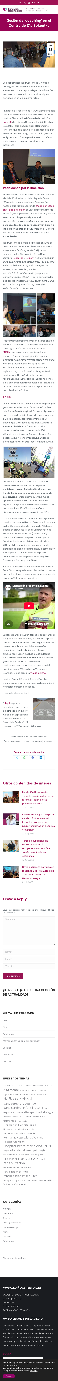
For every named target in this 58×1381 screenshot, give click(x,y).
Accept (9, 1376)
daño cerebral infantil (18, 1108)
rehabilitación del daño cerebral (18, 1167)
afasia (22, 1085)
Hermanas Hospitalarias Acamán (18, 1129)
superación (48, 741)
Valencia (8, 1184)
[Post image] (11, 797)
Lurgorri (30, 257)
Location (7, 1047)
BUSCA (7, 1353)
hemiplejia (22, 1121)
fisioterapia (10, 1120)
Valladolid (20, 1184)
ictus (47, 1146)
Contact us (8, 1054)
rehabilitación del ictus (15, 1171)
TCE (35, 1175)
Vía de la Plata (38, 672)
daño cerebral (16, 741)
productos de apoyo (34, 1154)
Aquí (7, 703)
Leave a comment (38, 736)
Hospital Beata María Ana (22, 1146)
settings (33, 1370)
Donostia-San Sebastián (13, 1116)
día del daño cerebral (35, 1116)
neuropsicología (35, 1150)
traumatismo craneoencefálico (40, 1180)
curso (45, 1094)
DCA (37, 1107)
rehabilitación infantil (17, 1176)
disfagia (48, 1112)
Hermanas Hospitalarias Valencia (23, 1137)
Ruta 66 (7, 122)
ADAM (14, 1085)
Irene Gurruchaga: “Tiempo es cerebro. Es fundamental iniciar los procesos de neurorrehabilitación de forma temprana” (38, 822)
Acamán (6, 1085)
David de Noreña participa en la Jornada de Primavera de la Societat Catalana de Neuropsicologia (38, 872)
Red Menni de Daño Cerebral (31, 1159)
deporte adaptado (13, 1112)
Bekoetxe (18, 257)
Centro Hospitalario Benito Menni (27, 1094)
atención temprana (28, 1090)
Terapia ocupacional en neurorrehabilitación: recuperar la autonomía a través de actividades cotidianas (36, 848)
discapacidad (37, 741)
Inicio (5, 1020)
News (5, 1027)
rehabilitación (14, 1163)
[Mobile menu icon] (53, 10)
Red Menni (10, 1158)
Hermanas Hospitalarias (19, 1125)
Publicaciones (9, 1034)
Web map (7, 1061)
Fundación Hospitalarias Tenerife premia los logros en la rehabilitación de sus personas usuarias (38, 798)
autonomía (42, 1090)
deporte (26, 741)
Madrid (21, 1150)
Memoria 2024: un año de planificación (21, 1040)
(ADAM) (7, 352)
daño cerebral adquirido (19, 1103)
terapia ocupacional (14, 1180)
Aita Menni (11, 1090)
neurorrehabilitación (13, 1154)
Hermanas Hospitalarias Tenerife (19, 1133)
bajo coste (7, 1094)
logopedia (9, 1150)
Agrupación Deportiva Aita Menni (39, 1086)
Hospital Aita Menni (14, 1141)
